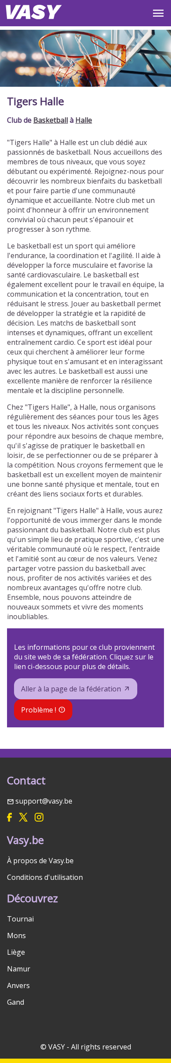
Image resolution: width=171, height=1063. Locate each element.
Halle (83, 120)
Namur (18, 969)
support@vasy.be (43, 801)
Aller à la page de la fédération (71, 689)
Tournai (20, 919)
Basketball (50, 120)
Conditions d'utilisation (45, 877)
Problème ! (38, 710)
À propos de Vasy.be (40, 860)
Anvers (18, 985)
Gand (15, 1002)
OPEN (158, 13)
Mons (16, 935)
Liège (16, 952)
